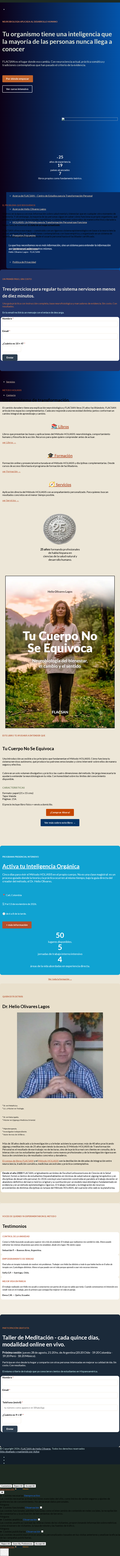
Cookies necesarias (13, 1495)
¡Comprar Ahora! (60, 812)
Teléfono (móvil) (12, 1402)
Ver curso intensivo (17, 88)
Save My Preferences (22, 1544)
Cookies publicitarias (14, 1531)
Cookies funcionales (14, 1507)
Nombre (8, 318)
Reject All (18, 1486)
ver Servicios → (10, 500)
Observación (32, 1507)
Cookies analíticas (12, 1519)
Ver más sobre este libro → (60, 822)
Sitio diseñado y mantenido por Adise (19, 1451)
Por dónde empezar (17, 78)
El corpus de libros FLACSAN (18, 1160)
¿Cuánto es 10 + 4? (13, 343)
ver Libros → (9, 442)
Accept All (30, 1486)
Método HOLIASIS (48, 1160)
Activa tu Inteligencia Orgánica (41, 866)
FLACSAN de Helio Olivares (36, 1448)
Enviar (9, 357)
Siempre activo (32, 1495)
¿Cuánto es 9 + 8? (13, 1414)
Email (6, 330)
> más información (17, 924)
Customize (6, 1486)
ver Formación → (11, 471)
